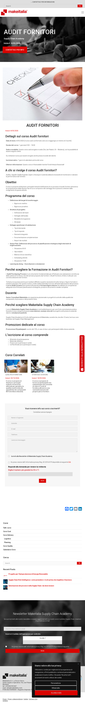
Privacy (5, 699)
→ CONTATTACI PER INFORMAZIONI (43, 2)
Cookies (26, 699)
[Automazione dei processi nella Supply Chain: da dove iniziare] (5, 587)
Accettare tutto (56, 693)
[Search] (80, 6)
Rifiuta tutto (56, 688)
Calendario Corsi (9, 550)
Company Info (33, 699)
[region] (56, 680)
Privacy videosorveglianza (15, 699)
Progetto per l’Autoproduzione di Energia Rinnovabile (28, 574)
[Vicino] (78, 664)
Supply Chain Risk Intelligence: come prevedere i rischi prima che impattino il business (40, 580)
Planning (7, 542)
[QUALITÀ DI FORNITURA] (16, 366)
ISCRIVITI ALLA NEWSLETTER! (82, 351)
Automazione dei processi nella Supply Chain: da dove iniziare (31, 586)
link (70, 462)
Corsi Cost (7, 531)
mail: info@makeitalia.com (12, 688)
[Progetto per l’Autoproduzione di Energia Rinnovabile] (5, 575)
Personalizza (56, 683)
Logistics (7, 539)
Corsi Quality (8, 546)
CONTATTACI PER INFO (15, 50)
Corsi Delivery (8, 535)
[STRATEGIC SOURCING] (42, 366)
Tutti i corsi (7, 528)
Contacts (5, 700)
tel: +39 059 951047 (9, 686)
